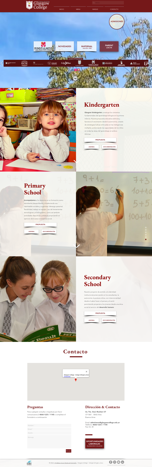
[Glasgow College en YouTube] (78, 70)
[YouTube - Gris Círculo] (118, 462)
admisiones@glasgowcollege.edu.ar (105, 422)
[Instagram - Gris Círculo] (114, 462)
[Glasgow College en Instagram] (76, 70)
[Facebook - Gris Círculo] (110, 462)
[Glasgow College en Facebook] (73, 70)
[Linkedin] (122, 462)
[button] (95, 8)
